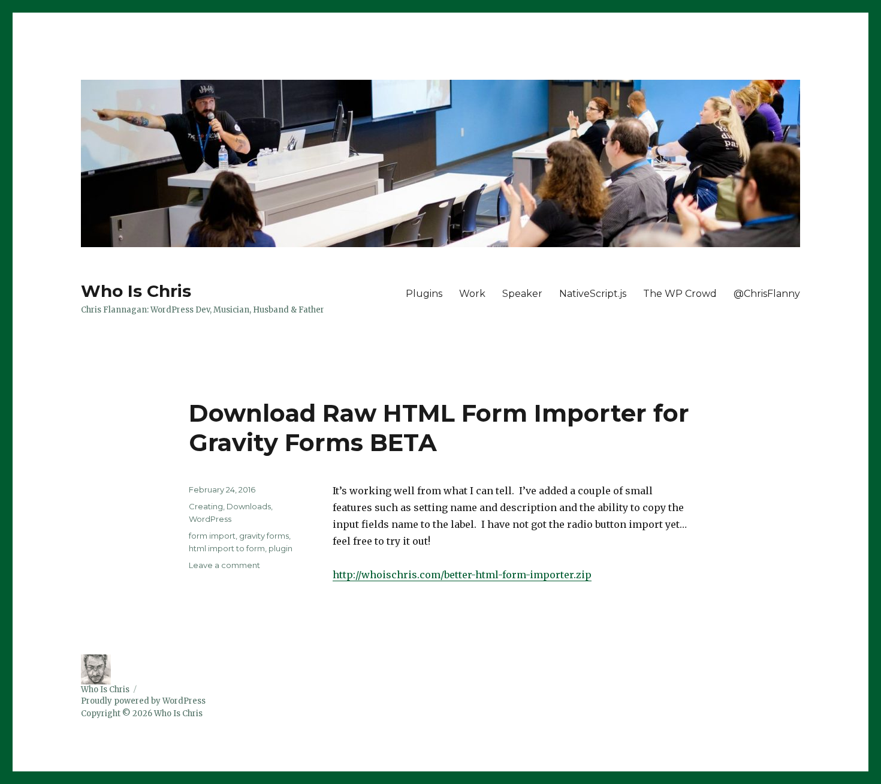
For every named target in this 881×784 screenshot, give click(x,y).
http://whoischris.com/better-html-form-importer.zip (462, 575)
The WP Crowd (680, 293)
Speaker (522, 293)
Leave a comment (224, 565)
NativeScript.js (592, 293)
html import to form (227, 548)
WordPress (210, 519)
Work (472, 293)
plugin (280, 548)
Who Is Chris (136, 291)
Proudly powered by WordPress (143, 701)
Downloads (249, 506)
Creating (206, 506)
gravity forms (264, 535)
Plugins (424, 293)
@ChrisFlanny (767, 293)
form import (212, 535)
